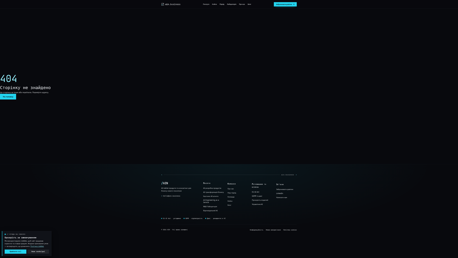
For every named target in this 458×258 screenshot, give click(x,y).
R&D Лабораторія (210, 206)
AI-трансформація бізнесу (213, 192)
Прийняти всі (15, 251)
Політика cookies (290, 230)
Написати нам (281, 197)
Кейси (214, 4)
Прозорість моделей (260, 200)
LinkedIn (279, 193)
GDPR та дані (257, 196)
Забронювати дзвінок (284, 189)
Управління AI (257, 204)
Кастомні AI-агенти (210, 196)
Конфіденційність (256, 230)
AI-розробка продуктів (212, 188)
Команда (231, 197)
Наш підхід (232, 193)
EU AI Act (255, 192)
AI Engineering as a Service (211, 201)
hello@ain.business (170, 196)
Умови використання (273, 230)
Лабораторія (231, 4)
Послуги (206, 4)
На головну (8, 96)
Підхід (222, 4)
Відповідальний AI (210, 210)
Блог (249, 4)
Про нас (242, 4)
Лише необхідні (38, 251)
